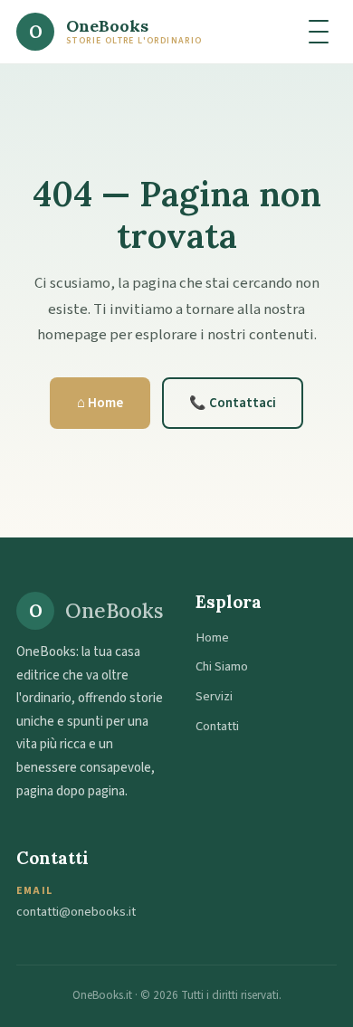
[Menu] (319, 32)
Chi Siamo (222, 666)
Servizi (214, 696)
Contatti (217, 726)
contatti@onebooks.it (76, 911)
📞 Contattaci (232, 403)
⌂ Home (100, 403)
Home (212, 637)
